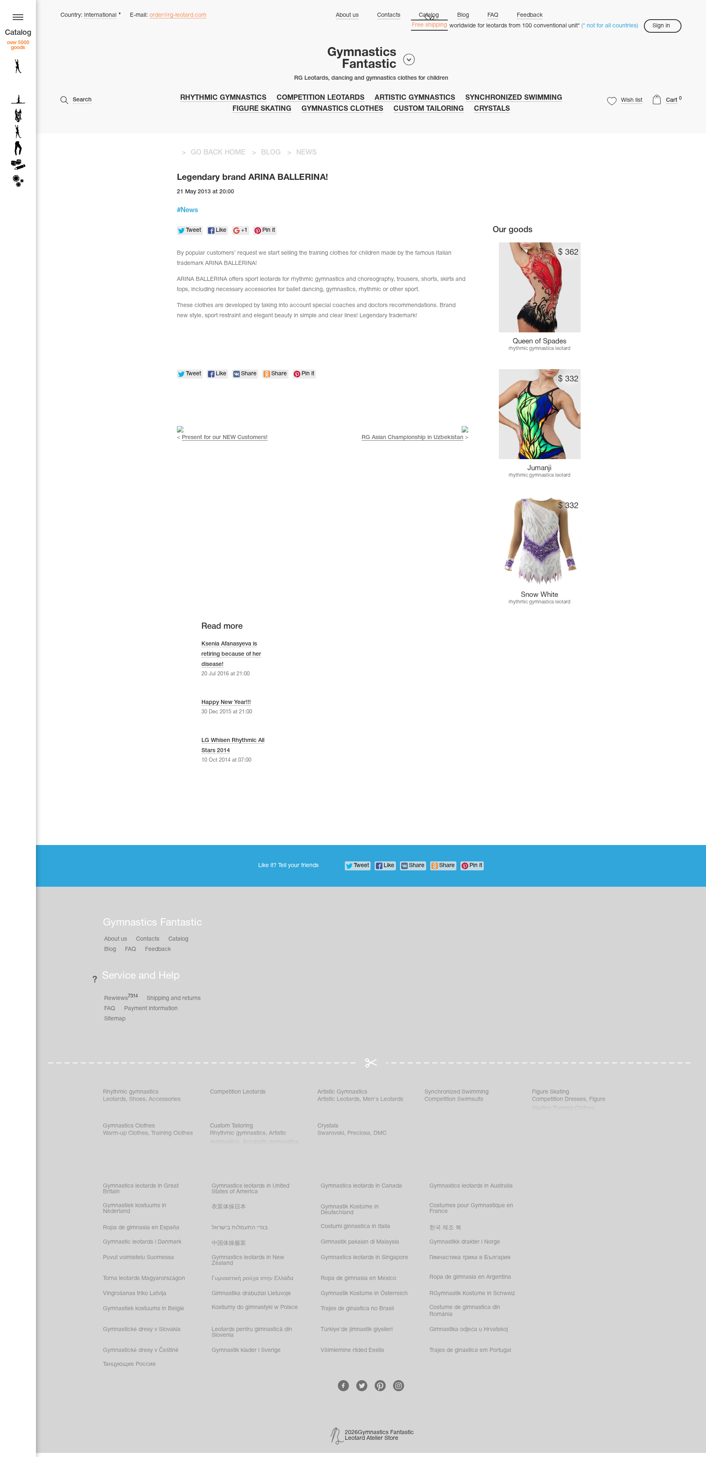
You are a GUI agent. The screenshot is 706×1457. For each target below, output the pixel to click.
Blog (463, 15)
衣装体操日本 (229, 1207)
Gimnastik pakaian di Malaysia (360, 1242)
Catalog (178, 939)
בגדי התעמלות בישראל (240, 1228)
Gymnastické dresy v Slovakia (142, 1329)
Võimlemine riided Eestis (352, 1350)
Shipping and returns (174, 998)
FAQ (492, 15)
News (189, 210)
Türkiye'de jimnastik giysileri (357, 1329)
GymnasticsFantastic (361, 58)
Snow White (539, 595)
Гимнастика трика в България (470, 1257)
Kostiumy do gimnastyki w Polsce (255, 1307)
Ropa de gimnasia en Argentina (470, 1277)
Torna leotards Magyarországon (144, 1278)
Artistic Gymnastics (415, 98)
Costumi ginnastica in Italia (355, 1226)
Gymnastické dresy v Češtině (141, 1350)
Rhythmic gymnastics (223, 98)
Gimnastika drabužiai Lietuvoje (251, 1293)
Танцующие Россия (129, 1364)
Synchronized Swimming (513, 98)
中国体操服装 (229, 1243)
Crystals (492, 109)
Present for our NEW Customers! (225, 437)
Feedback (530, 15)
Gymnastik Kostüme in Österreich (364, 1293)
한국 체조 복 (445, 1228)
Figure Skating (261, 109)
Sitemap (114, 1019)
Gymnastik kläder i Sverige (246, 1350)
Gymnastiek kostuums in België (143, 1308)
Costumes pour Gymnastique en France (471, 1208)
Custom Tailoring (428, 109)
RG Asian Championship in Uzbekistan (412, 437)
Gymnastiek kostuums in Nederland (134, 1208)
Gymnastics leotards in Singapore (364, 1257)
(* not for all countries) (609, 26)
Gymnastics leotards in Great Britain (141, 1189)
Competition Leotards (320, 98)
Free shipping (429, 25)
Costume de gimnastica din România (464, 1311)
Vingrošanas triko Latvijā (134, 1293)
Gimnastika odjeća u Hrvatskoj (468, 1329)
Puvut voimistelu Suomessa (138, 1257)
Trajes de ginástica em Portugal (470, 1350)
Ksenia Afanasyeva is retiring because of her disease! (231, 654)
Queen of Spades (540, 341)
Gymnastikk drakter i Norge (464, 1242)
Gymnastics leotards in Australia (471, 1186)
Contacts (388, 15)
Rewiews (121, 997)
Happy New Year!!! (226, 702)
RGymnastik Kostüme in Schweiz (472, 1293)
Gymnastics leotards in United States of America (250, 1189)
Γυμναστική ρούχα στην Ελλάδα (252, 1278)
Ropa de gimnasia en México (358, 1278)
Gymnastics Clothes (342, 109)
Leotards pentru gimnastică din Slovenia (252, 1332)
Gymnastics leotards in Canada (361, 1186)
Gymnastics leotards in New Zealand (248, 1260)
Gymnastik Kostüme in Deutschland (350, 1209)
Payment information (151, 1008)
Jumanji (539, 468)
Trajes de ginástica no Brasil (357, 1308)
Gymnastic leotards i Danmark (142, 1242)
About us (347, 15)
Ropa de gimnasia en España (141, 1228)
